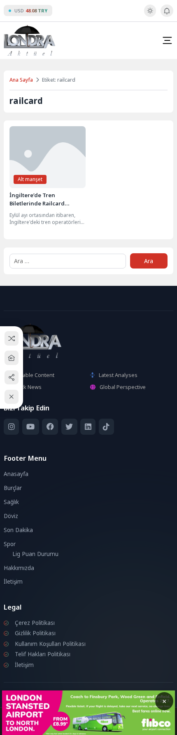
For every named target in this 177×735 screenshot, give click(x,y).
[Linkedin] (87, 427)
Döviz (11, 516)
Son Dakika (18, 530)
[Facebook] (50, 427)
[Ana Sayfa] (12, 358)
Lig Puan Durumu (35, 554)
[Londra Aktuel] (29, 40)
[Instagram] (11, 427)
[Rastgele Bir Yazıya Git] (12, 338)
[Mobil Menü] (167, 40)
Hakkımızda (19, 568)
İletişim (13, 581)
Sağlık (11, 502)
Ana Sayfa (21, 79)
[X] (69, 427)
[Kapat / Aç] (12, 397)
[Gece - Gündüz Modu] (150, 15)
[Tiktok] (106, 427)
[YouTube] (30, 427)
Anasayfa (16, 474)
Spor (10, 544)
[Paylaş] (12, 377)
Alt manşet (30, 179)
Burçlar (13, 488)
